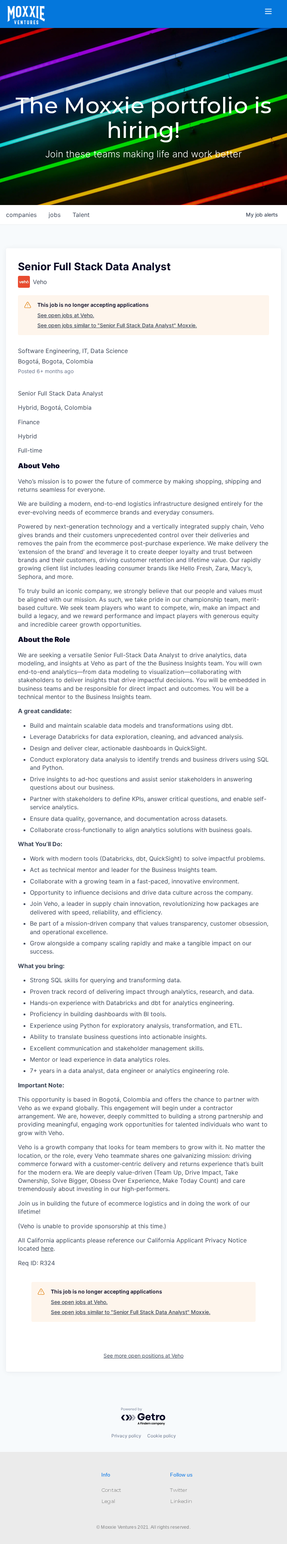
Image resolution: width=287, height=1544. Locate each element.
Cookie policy (161, 1436)
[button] (273, 6)
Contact (111, 1490)
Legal (108, 1501)
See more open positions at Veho (143, 1355)
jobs (55, 214)
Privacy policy (126, 1436)
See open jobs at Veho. (65, 315)
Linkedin (181, 1501)
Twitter (178, 1490)
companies (21, 214)
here (47, 1248)
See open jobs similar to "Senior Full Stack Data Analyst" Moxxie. (117, 325)
